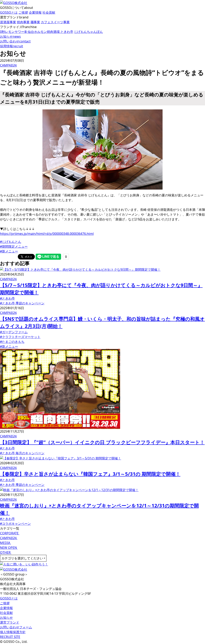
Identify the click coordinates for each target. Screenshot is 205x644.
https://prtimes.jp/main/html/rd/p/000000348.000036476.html (47, 233)
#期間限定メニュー (14, 246)
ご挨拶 (5, 603)
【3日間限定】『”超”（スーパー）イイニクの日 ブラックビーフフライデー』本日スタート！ (102, 442)
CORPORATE (9, 533)
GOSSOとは (9, 598)
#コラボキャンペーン (15, 523)
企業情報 (6, 608)
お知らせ (6, 617)
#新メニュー (9, 251)
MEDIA (5, 543)
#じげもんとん (10, 241)
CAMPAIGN (8, 65)
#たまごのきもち (12, 341)
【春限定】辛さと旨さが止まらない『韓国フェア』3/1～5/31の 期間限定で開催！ (90, 473)
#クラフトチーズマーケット (20, 337)
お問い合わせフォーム (16, 627)
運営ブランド (9, 622)
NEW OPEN (9, 547)
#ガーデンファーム (14, 332)
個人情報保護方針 (13, 632)
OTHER (5, 552)
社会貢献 (6, 613)
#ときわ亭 (7, 298)
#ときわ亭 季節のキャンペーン (22, 303)
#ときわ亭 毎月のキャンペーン (22, 453)
